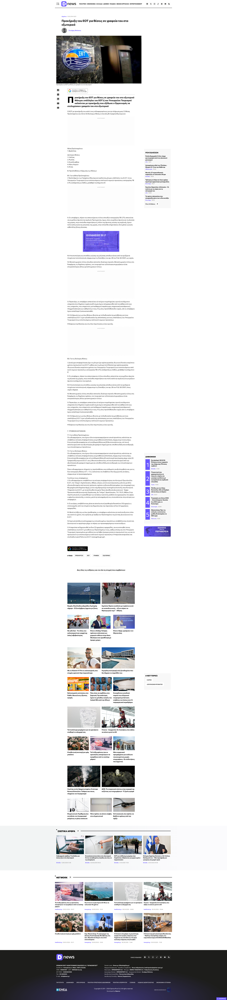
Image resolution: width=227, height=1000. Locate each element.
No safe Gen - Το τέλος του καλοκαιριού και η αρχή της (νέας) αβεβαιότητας (77, 633)
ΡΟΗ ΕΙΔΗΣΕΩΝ (151, 152)
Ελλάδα (147, 176)
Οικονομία (154, 506)
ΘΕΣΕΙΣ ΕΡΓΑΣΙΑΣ (122, 4)
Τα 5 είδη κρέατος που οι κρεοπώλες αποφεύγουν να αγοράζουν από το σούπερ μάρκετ (69, 904)
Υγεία (153, 484)
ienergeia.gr (88, 909)
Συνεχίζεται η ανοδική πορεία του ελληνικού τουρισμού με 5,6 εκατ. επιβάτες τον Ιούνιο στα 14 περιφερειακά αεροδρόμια (123, 697)
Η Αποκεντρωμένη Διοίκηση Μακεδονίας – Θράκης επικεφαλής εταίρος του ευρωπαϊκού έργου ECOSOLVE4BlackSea (157, 935)
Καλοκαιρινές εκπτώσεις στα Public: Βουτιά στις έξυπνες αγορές (77, 695)
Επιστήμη (148, 183)
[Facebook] (58, 90)
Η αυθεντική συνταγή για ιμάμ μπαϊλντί (68, 934)
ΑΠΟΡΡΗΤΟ (222, 998)
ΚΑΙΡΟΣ (149, 680)
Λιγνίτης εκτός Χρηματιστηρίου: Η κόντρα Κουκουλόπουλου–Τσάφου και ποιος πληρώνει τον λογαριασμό (82, 791)
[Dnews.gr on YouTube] (165, 3)
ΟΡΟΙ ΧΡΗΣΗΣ (80, 982)
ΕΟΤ (88, 555)
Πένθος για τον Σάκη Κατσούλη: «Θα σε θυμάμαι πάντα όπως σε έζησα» (160, 490)
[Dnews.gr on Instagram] (154, 3)
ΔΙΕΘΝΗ (106, 4)
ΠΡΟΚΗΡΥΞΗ (79, 555)
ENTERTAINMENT (136, 4)
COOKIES (132, 982)
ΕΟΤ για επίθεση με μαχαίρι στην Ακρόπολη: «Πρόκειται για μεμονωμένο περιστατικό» (127, 858)
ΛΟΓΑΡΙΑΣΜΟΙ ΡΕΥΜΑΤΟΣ (155, 684)
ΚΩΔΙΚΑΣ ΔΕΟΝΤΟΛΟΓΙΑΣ (146, 982)
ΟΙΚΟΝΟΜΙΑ (91, 4)
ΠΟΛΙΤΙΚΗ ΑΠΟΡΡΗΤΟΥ (120, 982)
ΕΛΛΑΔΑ (99, 4)
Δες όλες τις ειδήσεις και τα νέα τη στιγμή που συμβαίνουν (101, 570)
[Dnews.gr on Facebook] (147, 3)
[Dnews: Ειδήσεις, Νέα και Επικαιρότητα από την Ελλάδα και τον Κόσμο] (68, 3)
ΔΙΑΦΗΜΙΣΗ (70, 982)
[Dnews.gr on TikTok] (158, 3)
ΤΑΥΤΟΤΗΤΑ (60, 982)
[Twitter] (58, 94)
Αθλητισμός (148, 169)
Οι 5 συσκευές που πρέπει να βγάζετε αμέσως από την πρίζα (123, 816)
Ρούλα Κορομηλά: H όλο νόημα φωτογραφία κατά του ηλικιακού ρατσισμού (156, 158)
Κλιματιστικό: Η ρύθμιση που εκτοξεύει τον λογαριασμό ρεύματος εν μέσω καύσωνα (77, 816)
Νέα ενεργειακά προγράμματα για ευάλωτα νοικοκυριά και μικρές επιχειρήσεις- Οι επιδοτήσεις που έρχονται (124, 756)
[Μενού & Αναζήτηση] (57, 3)
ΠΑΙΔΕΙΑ (113, 4)
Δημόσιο (64, 16)
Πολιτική (153, 518)
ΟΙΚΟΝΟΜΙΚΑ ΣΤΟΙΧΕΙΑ (163, 982)
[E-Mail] (58, 103)
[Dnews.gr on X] (150, 3)
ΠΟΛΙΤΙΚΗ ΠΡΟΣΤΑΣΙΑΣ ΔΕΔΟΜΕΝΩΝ (99, 982)
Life (146, 162)
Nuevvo (117, 991)
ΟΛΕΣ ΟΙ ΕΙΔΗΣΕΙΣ (136, 957)
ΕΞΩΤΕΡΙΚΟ (106, 555)
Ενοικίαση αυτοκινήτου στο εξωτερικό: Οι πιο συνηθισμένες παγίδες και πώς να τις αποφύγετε (98, 858)
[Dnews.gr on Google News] (161, 3)
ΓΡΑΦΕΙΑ (96, 555)
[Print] (58, 108)
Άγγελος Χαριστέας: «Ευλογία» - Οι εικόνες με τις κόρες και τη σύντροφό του (157, 189)
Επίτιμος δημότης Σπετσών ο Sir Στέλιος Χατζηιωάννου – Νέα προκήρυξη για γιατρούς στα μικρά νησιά (156, 858)
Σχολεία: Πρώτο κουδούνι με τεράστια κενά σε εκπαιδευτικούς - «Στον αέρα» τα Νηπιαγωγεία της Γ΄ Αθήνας (117, 608)
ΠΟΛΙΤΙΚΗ (82, 4)
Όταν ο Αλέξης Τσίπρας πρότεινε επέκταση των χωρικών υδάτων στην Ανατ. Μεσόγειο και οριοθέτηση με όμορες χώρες (100, 635)
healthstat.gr (58, 909)
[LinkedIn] (58, 99)
